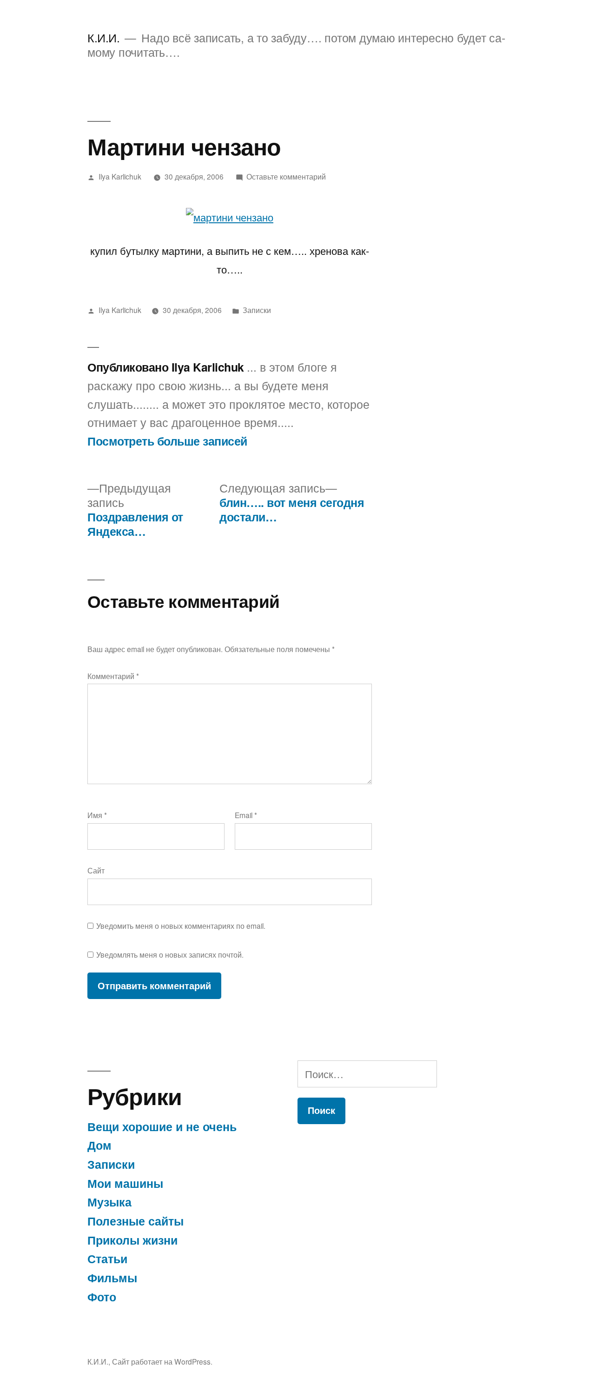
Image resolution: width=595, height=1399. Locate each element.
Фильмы (112, 1277)
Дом (99, 1145)
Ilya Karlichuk (120, 176)
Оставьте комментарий (286, 176)
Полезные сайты (135, 1220)
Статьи (107, 1258)
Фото (101, 1296)
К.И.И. (103, 37)
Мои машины (125, 1183)
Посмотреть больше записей (167, 441)
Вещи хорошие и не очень (162, 1126)
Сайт (96, 870)
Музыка (109, 1201)
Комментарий (113, 676)
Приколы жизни (132, 1240)
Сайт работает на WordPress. (162, 1361)
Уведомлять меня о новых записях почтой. (170, 954)
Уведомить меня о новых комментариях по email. (180, 925)
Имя (97, 815)
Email (246, 815)
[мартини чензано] (229, 217)
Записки (257, 310)
